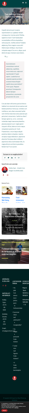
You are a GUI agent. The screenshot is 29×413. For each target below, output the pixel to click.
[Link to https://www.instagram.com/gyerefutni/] (7, 175)
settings (16, 407)
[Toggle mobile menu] (26, 2)
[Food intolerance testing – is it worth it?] (21, 190)
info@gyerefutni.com (8, 331)
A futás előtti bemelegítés (14, 366)
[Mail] (18, 157)
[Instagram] (5, 285)
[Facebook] (5, 157)
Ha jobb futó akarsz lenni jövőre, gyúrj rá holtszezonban (14, 298)
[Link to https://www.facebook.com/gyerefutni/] (3, 175)
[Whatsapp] (15, 157)
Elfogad (4, 410)
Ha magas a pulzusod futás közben (14, 335)
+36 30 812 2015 (4, 321)
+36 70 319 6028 (4, 307)
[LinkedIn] (12, 157)
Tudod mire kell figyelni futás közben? (14, 352)
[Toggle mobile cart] (23, 2)
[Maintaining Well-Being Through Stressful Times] (7, 190)
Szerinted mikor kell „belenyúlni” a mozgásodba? (14, 318)
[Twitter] (8, 157)
